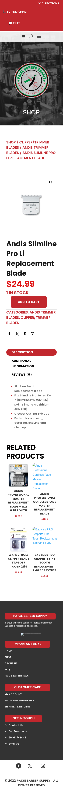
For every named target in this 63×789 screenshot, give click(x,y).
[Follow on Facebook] (9, 334)
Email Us (14, 743)
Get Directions (18, 731)
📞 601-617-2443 (14, 12)
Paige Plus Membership (19, 700)
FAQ (7, 669)
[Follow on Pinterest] (25, 334)
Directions (50, 3)
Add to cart (29, 302)
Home (8, 651)
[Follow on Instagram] (32, 334)
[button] (51, 182)
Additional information (23, 363)
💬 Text (14, 23)
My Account (13, 694)
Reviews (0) (22, 374)
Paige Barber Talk (17, 675)
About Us (11, 663)
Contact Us (16, 725)
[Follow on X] (17, 334)
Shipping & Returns (17, 706)
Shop (11, 142)
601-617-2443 (17, 737)
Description (22, 352)
